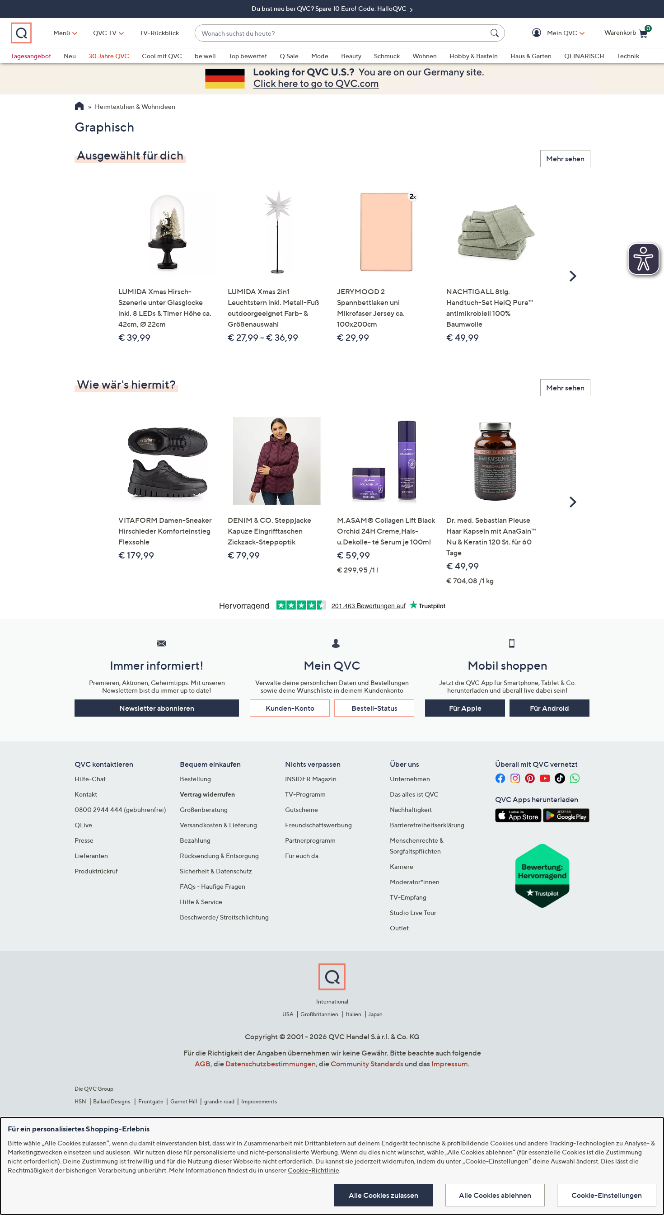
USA (288, 1014)
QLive (83, 825)
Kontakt (86, 794)
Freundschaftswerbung (318, 825)
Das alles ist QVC (414, 794)
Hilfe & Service (201, 901)
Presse (84, 840)
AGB (202, 1063)
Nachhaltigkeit (411, 809)
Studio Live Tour (413, 912)
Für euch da (301, 855)
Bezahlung (195, 840)
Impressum (449, 1063)
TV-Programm (305, 794)
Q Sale (289, 56)
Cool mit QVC (162, 56)
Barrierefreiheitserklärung (427, 825)
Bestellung (195, 779)
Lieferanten (91, 855)
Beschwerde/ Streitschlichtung (224, 917)
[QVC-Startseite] (79, 107)
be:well (205, 56)
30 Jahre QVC (109, 56)
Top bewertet (248, 56)
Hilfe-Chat (90, 779)
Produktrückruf (96, 871)
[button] (549, 33)
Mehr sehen (565, 158)
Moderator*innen (415, 882)
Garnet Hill (183, 1101)
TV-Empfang (408, 897)
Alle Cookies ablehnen (495, 1195)
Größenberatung (204, 809)
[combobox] (340, 33)
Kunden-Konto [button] (290, 708)
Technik (628, 56)
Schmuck (387, 56)
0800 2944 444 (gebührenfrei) (120, 809)
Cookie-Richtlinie (313, 1170)
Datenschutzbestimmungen (270, 1063)
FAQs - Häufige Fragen (212, 886)
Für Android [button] (549, 708)
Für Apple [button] (465, 708)
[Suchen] (496, 33)
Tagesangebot (31, 56)
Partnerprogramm (310, 840)
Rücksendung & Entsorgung (219, 855)
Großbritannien (319, 1014)
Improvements (259, 1101)
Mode (319, 56)
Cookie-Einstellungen (606, 1195)
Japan (375, 1014)
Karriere (401, 866)
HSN (80, 1101)
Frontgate (151, 1101)
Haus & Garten (531, 56)
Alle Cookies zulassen (383, 1195)
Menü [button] (61, 33)
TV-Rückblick (159, 33)
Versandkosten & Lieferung (218, 825)
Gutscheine (301, 809)
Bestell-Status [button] (374, 708)
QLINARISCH (584, 56)
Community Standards (367, 1063)
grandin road (219, 1101)
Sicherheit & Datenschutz (216, 871)
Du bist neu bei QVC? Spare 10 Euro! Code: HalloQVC (330, 8)
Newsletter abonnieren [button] (156, 708)
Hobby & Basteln (473, 56)
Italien (353, 1014)
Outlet (399, 928)
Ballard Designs (112, 1101)
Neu (70, 56)
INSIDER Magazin (311, 779)
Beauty (351, 56)
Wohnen (424, 56)
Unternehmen (410, 779)
